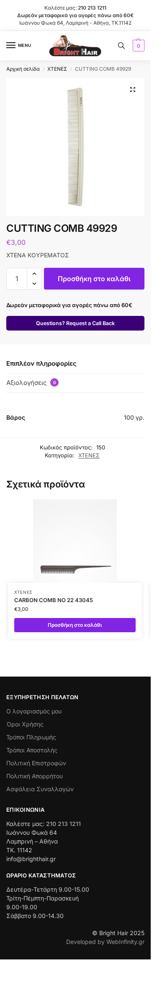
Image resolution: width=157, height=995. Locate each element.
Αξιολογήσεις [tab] (31, 383)
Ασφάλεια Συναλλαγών (40, 788)
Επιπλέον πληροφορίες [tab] (41, 363)
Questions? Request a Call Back (75, 323)
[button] (137, 45)
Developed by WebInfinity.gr (105, 941)
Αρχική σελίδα (23, 69)
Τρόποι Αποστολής (31, 750)
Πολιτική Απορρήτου (34, 776)
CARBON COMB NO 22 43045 (53, 600)
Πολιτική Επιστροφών (36, 763)
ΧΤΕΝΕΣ (57, 69)
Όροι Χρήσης (25, 724)
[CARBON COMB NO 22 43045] (75, 541)
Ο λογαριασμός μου (34, 711)
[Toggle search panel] (121, 45)
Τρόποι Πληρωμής (31, 737)
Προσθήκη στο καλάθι (94, 278)
